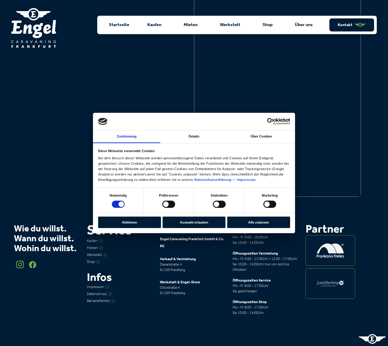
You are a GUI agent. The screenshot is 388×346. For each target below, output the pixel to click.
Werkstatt (230, 25)
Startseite (119, 25)
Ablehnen (129, 222)
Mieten (191, 25)
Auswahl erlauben (194, 222)
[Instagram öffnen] (20, 267)
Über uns (304, 25)
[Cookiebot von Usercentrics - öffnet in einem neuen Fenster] (270, 121)
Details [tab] (194, 136)
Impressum (246, 180)
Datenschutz (97, 294)
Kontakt (345, 25)
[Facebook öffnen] (32, 267)
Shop (267, 25)
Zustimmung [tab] (127, 136)
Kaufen (154, 25)
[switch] (168, 204)
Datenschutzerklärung (212, 180)
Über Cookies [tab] (261, 136)
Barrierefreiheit (98, 300)
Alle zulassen (258, 222)
